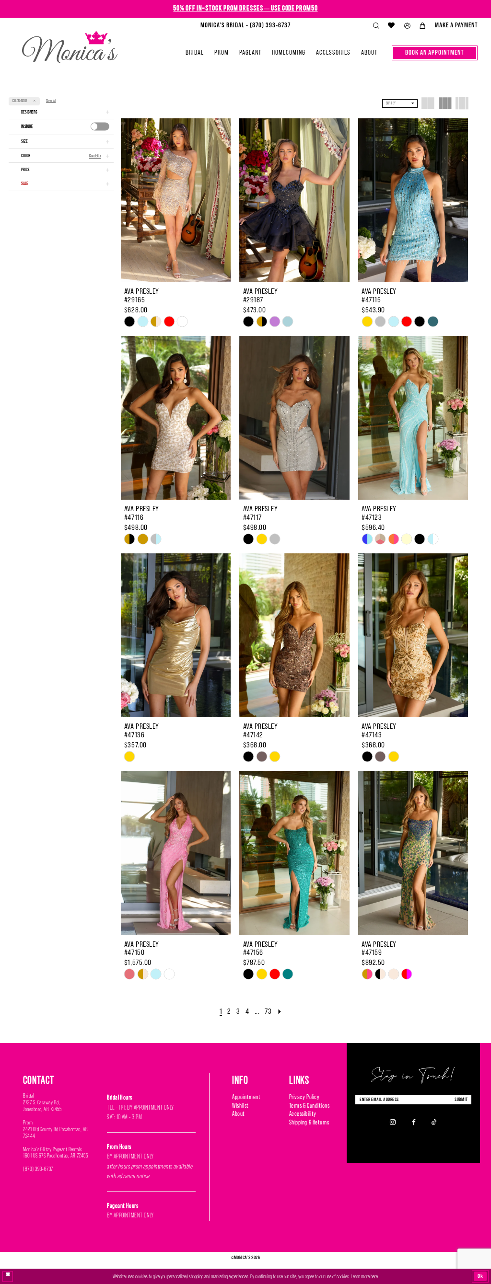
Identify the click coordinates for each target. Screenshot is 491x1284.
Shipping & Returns (309, 1122)
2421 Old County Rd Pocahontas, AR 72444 (55, 1132)
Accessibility (302, 1113)
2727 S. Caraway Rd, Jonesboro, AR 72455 (42, 1105)
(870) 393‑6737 (38, 1169)
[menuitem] (245, 25)
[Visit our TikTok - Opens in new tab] (434, 1122)
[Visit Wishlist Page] (392, 25)
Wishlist (240, 1105)
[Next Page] (279, 1011)
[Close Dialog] (8, 1276)
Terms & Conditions (309, 1105)
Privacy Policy (304, 1097)
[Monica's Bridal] (69, 44)
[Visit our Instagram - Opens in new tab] (393, 1122)
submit (461, 1099)
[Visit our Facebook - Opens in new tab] (413, 1122)
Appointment (246, 1097)
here (374, 1276)
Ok (480, 1276)
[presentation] (100, 126)
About (238, 1113)
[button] (407, 26)
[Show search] (376, 26)
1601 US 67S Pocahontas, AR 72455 (55, 1155)
